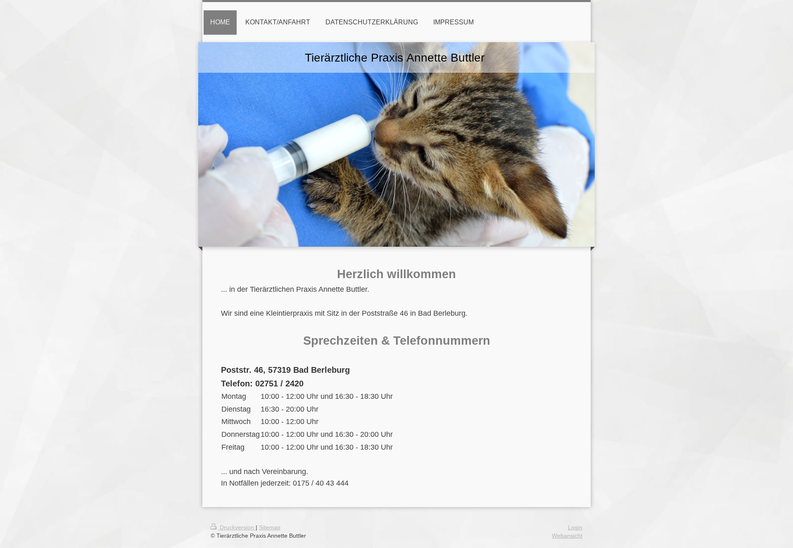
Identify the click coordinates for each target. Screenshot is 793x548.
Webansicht (567, 535)
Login (575, 527)
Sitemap (269, 527)
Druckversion (237, 527)
